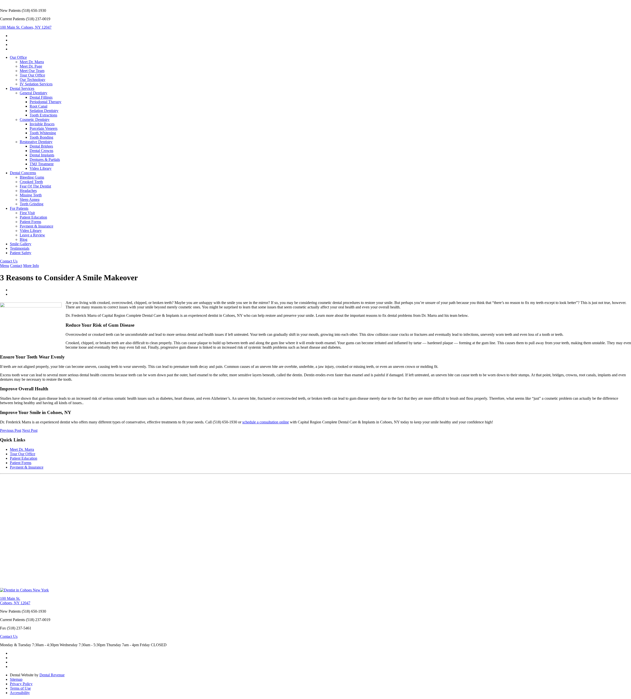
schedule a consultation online (265, 422)
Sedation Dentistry (44, 111)
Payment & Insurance (36, 226)
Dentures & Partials (45, 159)
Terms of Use (20, 688)
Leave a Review (32, 235)
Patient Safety (20, 253)
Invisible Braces (42, 124)
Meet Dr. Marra (32, 62)
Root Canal (38, 106)
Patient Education (33, 217)
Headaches (28, 191)
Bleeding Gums (32, 177)
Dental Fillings (41, 97)
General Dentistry (33, 93)
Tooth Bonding (41, 137)
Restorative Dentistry (36, 142)
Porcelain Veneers (43, 128)
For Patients (19, 208)
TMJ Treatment (41, 164)
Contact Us (9, 261)
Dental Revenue (52, 675)
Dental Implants (42, 155)
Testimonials (19, 248)
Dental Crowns (41, 151)
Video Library (41, 168)
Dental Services (22, 88)
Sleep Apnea (29, 199)
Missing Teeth (31, 195)
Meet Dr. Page (31, 66)
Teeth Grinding (31, 204)
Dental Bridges (41, 146)
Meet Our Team (32, 71)
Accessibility (20, 693)
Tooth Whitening (43, 133)
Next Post (29, 430)
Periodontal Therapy (45, 102)
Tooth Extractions (43, 115)
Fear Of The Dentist (35, 186)
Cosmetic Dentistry (35, 119)
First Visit (27, 213)
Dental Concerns (23, 173)
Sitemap (16, 679)
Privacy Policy (21, 684)
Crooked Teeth (31, 182)
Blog (23, 239)
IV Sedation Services (36, 84)
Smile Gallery (20, 244)
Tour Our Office (32, 75)
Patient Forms (30, 222)
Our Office (18, 57)
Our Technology (32, 79)
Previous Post (10, 430)
